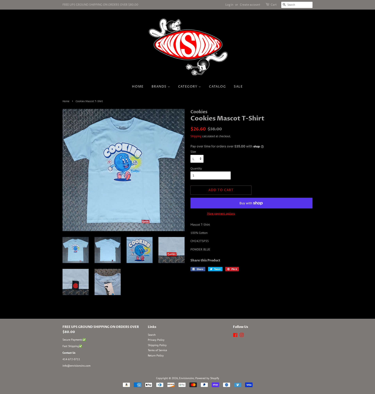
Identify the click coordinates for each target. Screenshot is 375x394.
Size (193, 151)
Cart (274, 5)
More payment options (221, 213)
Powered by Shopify (207, 378)
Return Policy (156, 355)
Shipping (195, 136)
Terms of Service (157, 350)
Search (152, 335)
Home (138, 86)
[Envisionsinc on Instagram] (241, 335)
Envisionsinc (186, 378)
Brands (160, 86)
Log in (229, 5)
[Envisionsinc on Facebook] (235, 335)
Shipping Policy (157, 345)
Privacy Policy (156, 340)
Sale (238, 86)
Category (188, 86)
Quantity (196, 168)
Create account (250, 5)
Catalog (217, 86)
